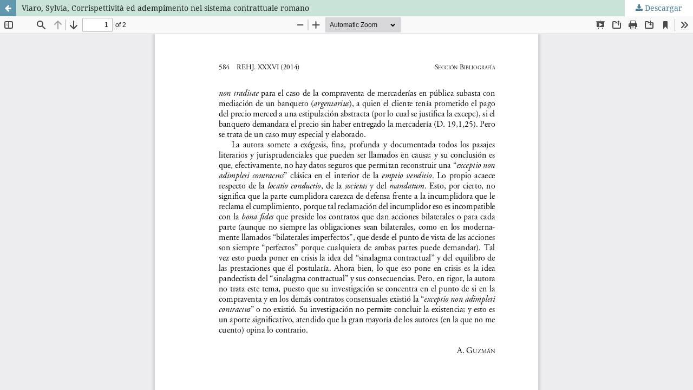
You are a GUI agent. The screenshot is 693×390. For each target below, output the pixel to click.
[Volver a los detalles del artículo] (8, 8)
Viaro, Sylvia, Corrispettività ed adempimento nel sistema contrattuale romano (165, 8)
